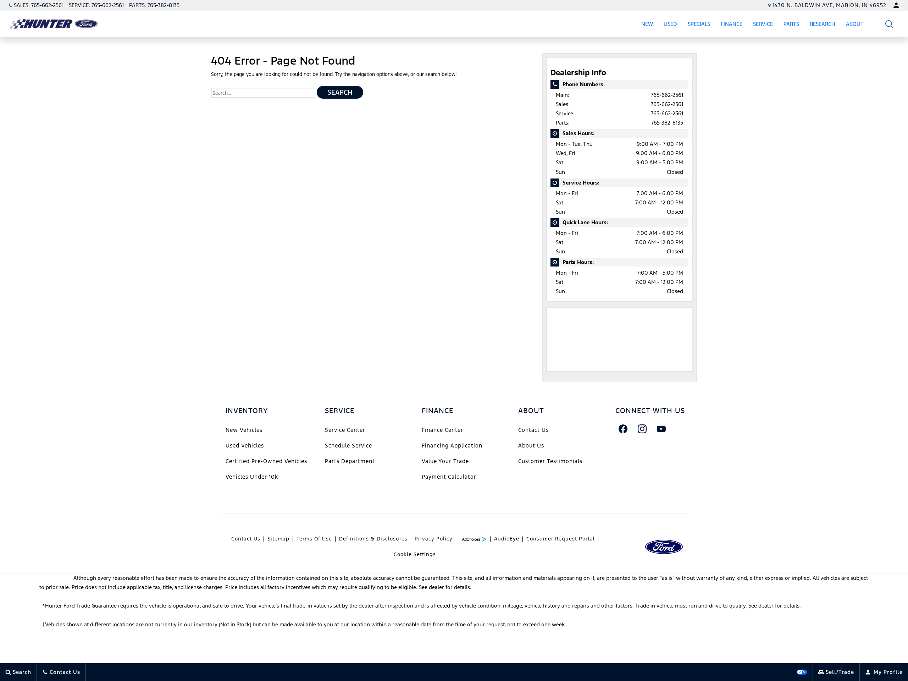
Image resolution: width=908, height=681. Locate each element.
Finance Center (442, 430)
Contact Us (533, 430)
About (855, 24)
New (647, 24)
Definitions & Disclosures (373, 539)
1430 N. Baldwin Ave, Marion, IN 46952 (829, 5)
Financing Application (452, 445)
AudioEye (506, 539)
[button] (889, 24)
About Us (531, 445)
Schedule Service (348, 445)
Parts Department (350, 461)
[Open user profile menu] (896, 5)
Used (670, 24)
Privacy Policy (434, 539)
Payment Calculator (449, 476)
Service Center (345, 430)
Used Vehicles (245, 445)
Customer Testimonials (550, 461)
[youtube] (661, 428)
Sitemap (278, 539)
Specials (699, 24)
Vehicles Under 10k (252, 476)
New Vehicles (244, 430)
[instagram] (642, 428)
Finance (731, 24)
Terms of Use (314, 539)
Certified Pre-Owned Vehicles (266, 461)
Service (763, 24)
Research (822, 25)
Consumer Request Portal (560, 539)
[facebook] (623, 428)
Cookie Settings (415, 554)
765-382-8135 (667, 122)
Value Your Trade (445, 461)
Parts (791, 24)
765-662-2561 (667, 95)
